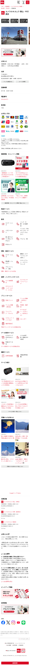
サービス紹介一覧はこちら (15, 411)
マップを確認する (8, 81)
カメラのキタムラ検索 (16, 6)
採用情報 (15, 645)
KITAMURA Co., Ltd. (12, 655)
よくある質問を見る (6, 581)
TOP (2, 6)
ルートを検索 (22, 81)
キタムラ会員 (23, 1)
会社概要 (9, 645)
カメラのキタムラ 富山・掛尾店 (11, 501)
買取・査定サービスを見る (8, 271)
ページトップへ (25, 638)
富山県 (2, 8)
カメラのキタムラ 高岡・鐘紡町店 (12, 511)
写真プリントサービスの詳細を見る (11, 327)
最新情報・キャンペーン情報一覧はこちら (15, 203)
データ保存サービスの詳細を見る (10, 346)
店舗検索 (18, 1)
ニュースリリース (20, 643)
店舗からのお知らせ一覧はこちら (15, 466)
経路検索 (15, 663)
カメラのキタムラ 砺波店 (10, 522)
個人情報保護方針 (9, 643)
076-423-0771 (4, 99)
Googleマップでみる (15, 493)
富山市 (8, 8)
